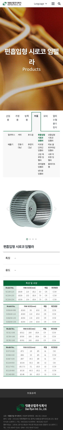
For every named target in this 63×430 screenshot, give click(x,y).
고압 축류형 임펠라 (41, 157)
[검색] (59, 3)
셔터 (19, 134)
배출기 (10, 144)
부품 (36, 115)
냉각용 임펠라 (40, 172)
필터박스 (11, 134)
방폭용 (27, 117)
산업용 (8, 117)
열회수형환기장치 (55, 121)
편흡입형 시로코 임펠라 (41, 137)
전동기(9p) (20, 146)
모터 (46, 115)
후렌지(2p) (30, 146)
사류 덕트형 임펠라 (51, 157)
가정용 (17, 117)
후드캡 (30, 134)
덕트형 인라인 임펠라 (40, 147)
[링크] (12, 3)
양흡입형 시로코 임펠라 (51, 137)
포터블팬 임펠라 (41, 165)
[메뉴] (53, 3)
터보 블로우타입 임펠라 (51, 147)
